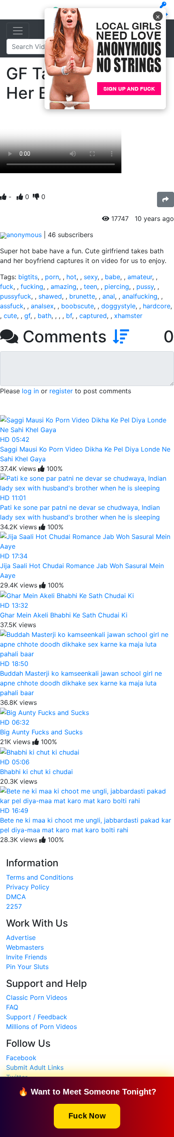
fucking (32, 286)
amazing (63, 286)
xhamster (128, 316)
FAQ (12, 1007)
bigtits (28, 277)
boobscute (77, 306)
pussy (145, 286)
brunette (82, 296)
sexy (91, 277)
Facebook (21, 1058)
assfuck (11, 306)
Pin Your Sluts (27, 967)
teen (90, 286)
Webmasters (25, 947)
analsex (42, 306)
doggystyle (118, 306)
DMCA (16, 897)
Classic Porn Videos (36, 997)
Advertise (21, 937)
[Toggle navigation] (17, 31)
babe (112, 277)
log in (30, 391)
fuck (6, 286)
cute (10, 316)
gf (27, 316)
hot (71, 277)
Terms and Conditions (39, 877)
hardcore (156, 306)
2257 (14, 906)
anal (108, 296)
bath (44, 316)
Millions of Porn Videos (41, 1026)
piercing (116, 286)
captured (93, 316)
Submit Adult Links (35, 1067)
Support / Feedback (36, 1017)
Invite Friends (26, 957)
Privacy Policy (27, 887)
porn (52, 277)
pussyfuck (15, 296)
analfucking (139, 296)
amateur (139, 277)
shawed (50, 296)
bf (69, 316)
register (61, 391)
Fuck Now (87, 1115)
